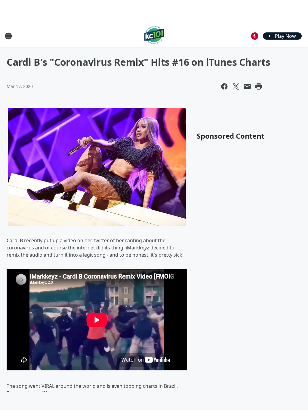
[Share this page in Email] (247, 86)
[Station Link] (154, 36)
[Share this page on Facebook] (224, 86)
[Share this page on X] (236, 86)
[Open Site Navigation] (8, 36)
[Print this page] (258, 86)
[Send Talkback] (254, 36)
